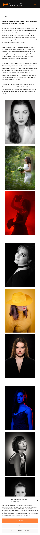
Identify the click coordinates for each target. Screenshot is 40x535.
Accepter (20, 521)
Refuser (20, 526)
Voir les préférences (20, 531)
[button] (37, 500)
